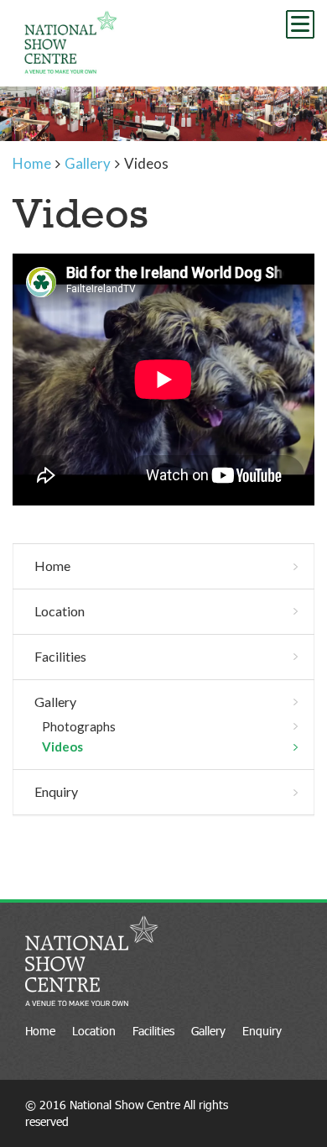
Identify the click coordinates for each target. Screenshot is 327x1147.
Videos (62, 746)
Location (59, 611)
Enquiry (56, 791)
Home (52, 566)
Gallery (55, 702)
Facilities (60, 656)
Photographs (79, 726)
